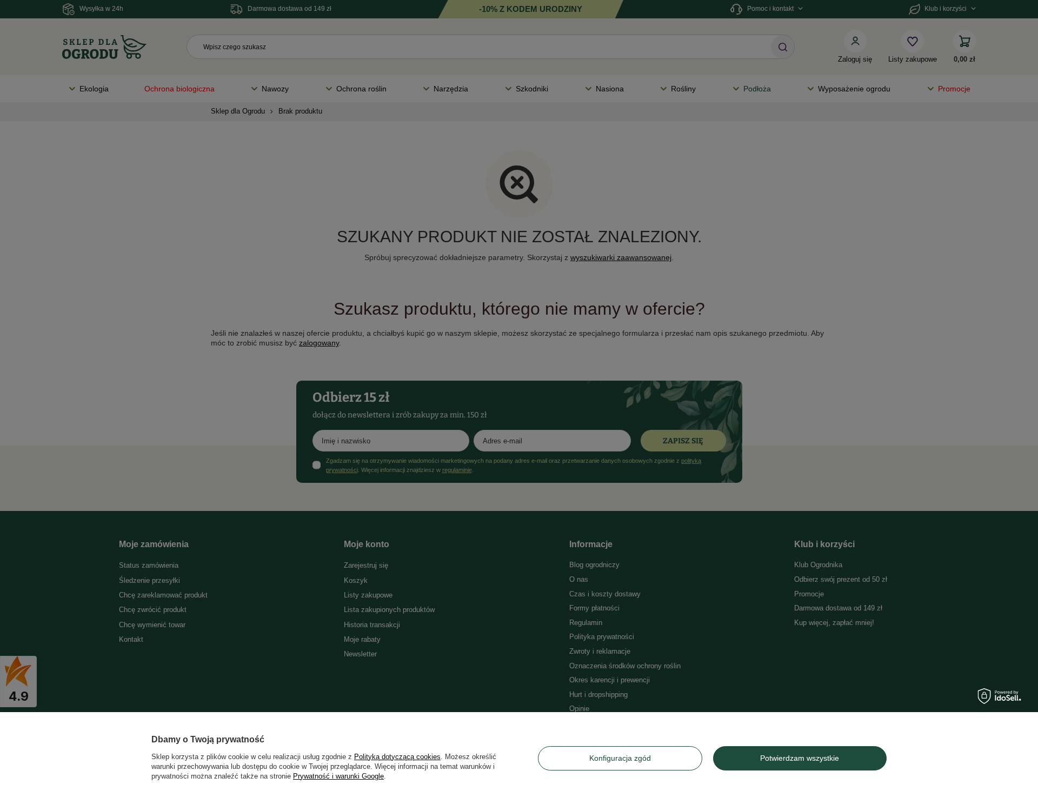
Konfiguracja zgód (620, 758)
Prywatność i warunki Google (338, 776)
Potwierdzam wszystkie (799, 758)
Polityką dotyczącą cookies (397, 757)
